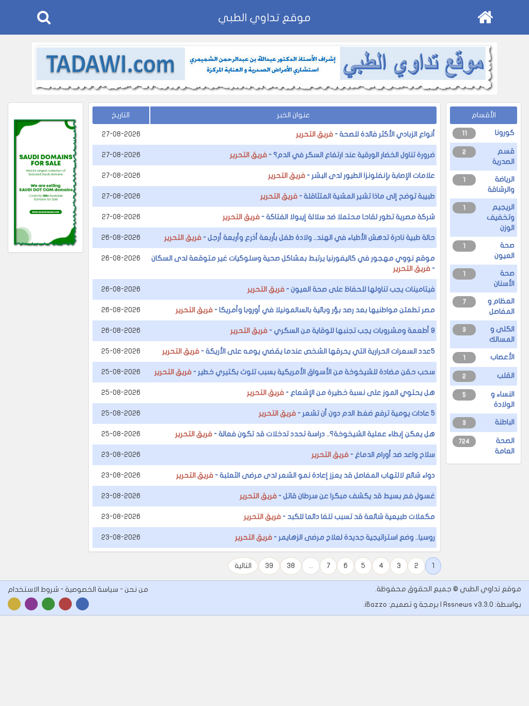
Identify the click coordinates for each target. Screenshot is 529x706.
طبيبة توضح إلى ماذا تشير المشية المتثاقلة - (347, 196)
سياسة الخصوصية (91, 589)
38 (291, 566)
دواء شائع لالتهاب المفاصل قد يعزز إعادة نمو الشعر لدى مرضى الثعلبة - (305, 475)
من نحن (136, 589)
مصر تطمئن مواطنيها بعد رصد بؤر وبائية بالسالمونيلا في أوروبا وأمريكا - (305, 310)
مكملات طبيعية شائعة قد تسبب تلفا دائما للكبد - (339, 516)
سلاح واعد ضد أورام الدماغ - (373, 454)
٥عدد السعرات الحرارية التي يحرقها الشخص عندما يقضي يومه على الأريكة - (298, 351)
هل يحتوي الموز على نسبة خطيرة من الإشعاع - (341, 392)
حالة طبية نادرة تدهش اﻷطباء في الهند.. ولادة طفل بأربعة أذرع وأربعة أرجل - (299, 237)
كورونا (505, 132)
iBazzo (376, 604)
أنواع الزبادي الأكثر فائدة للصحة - (365, 134)
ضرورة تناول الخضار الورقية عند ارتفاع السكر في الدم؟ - (332, 155)
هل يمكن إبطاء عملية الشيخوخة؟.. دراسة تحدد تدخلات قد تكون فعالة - (305, 434)
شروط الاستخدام (33, 589)
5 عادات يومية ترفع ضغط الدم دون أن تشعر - (347, 413)
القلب (506, 375)
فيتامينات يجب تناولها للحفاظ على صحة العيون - (341, 289)
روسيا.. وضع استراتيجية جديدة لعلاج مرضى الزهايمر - (335, 537)
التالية (243, 566)
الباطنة (505, 422)
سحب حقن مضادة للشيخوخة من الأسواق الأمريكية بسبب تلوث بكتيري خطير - (294, 372)
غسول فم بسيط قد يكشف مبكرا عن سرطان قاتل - (337, 496)
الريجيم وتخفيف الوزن (501, 217)
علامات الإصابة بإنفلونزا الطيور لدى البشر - (351, 175)
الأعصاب (502, 357)
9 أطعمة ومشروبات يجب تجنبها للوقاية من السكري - (332, 330)
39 (269, 566)
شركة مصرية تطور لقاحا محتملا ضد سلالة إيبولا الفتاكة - (329, 217)
